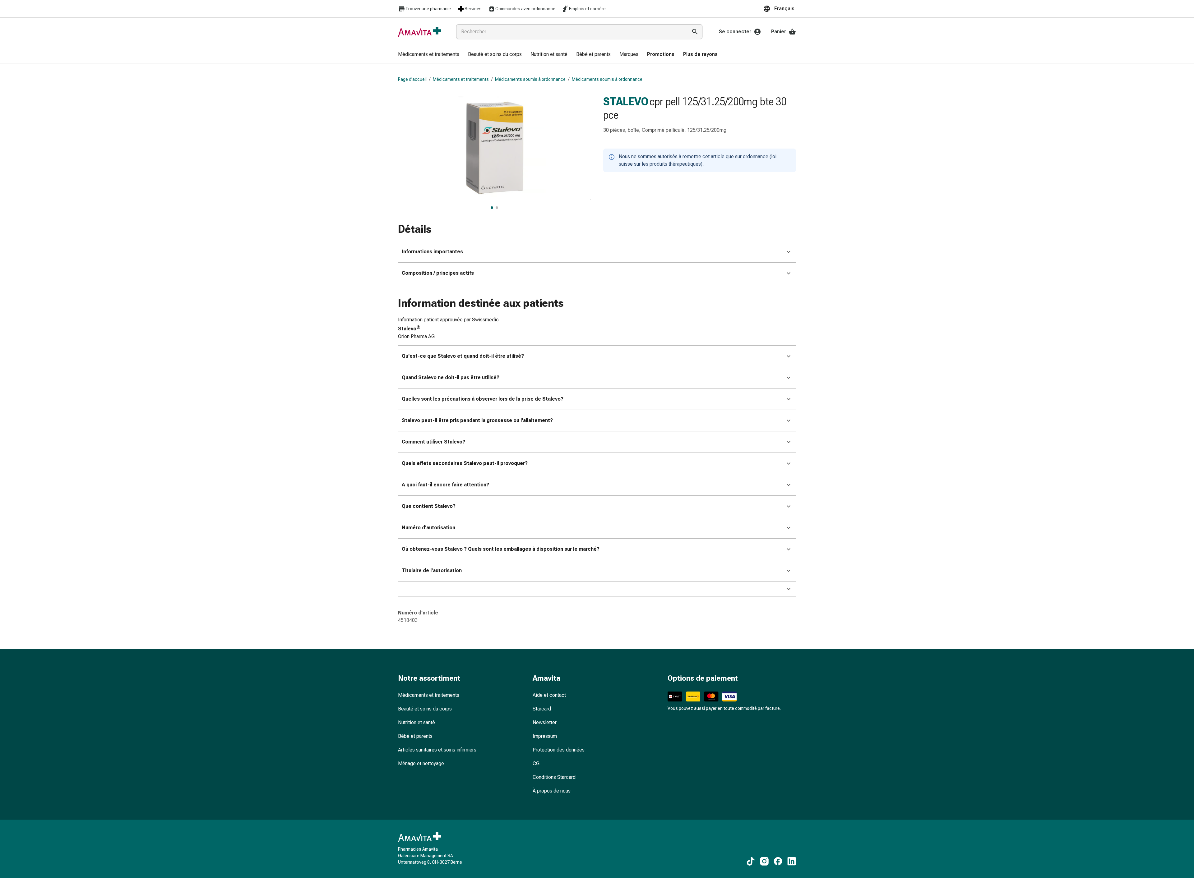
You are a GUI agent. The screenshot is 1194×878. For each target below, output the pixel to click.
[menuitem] (428, 54)
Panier (778, 31)
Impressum (545, 736)
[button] (779, 8)
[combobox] (570, 31)
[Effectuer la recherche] (694, 31)
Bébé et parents (415, 736)
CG (536, 763)
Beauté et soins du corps (425, 709)
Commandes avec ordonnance (525, 8)
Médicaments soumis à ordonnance (530, 79)
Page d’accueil (412, 79)
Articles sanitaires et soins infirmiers (437, 750)
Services (473, 8)
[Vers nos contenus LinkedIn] (791, 861)
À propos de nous (552, 791)
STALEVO (625, 101)
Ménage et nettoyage (421, 763)
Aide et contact (549, 695)
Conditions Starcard (554, 777)
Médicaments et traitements (461, 79)
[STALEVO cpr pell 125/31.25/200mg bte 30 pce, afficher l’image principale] (492, 207)
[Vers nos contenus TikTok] (750, 861)
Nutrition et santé (416, 722)
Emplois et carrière (587, 8)
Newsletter (545, 722)
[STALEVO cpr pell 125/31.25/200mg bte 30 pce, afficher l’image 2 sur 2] (497, 207)
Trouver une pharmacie (428, 8)
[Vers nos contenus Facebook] (778, 861)
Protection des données (559, 750)
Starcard (542, 709)
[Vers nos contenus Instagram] (764, 861)
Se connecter (735, 31)
